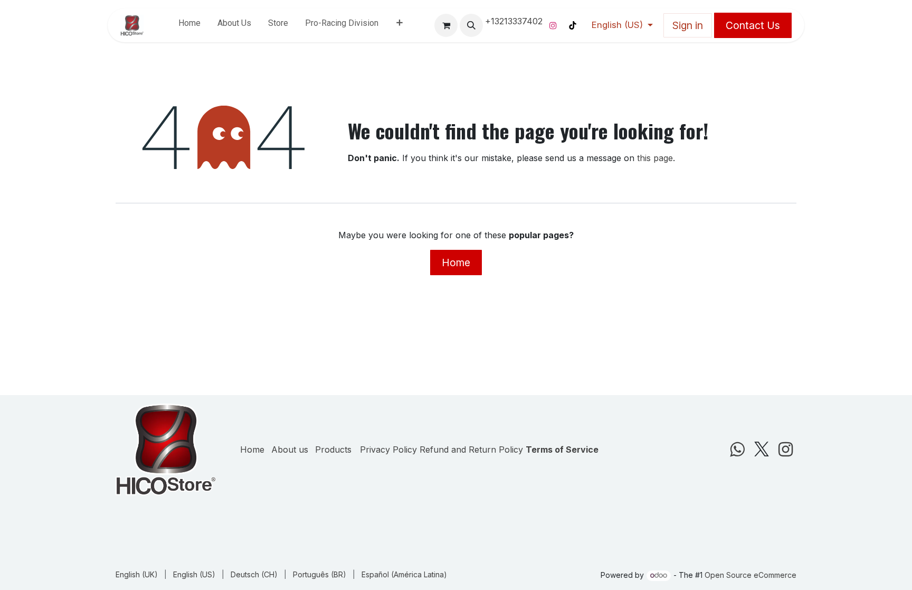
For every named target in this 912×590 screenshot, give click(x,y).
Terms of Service (562, 428)
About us (289, 428)
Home (456, 262)
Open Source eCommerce (750, 574)
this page (655, 158)
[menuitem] (189, 25)
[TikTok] (572, 25)
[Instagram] (553, 25)
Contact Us (753, 25)
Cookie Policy (143, 566)
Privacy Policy (388, 428)
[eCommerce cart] (446, 25)
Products (333, 428)
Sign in (687, 25)
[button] (471, 25)
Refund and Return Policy (471, 428)
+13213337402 (514, 21)
